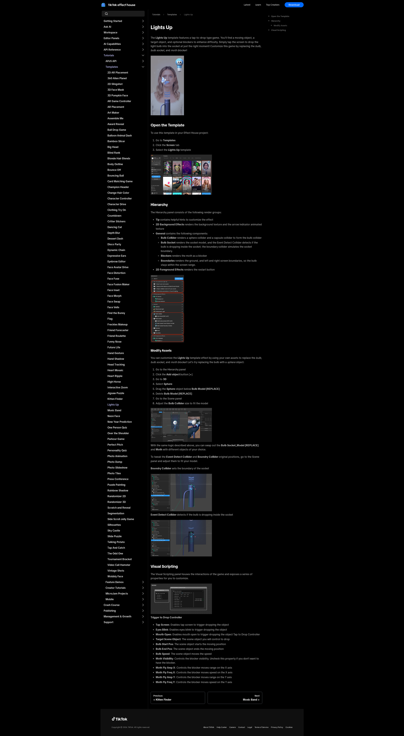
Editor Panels (111, 38)
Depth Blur (113, 232)
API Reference (112, 49)
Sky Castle (113, 530)
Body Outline (115, 164)
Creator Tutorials (116, 587)
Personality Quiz (117, 450)
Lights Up (113, 404)
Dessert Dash (115, 238)
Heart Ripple (114, 376)
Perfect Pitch (115, 444)
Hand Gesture (115, 353)
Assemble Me (115, 118)
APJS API (111, 61)
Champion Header (118, 187)
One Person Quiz (117, 427)
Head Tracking (116, 364)
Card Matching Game (120, 181)
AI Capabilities (112, 43)
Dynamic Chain (116, 250)
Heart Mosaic (115, 370)
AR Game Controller (119, 101)
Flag (110, 318)
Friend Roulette (116, 335)
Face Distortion (116, 272)
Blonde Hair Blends (118, 158)
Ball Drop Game (116, 129)
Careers (232, 727)
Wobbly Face (115, 576)
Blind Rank (113, 152)
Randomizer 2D (116, 496)
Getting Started (113, 21)
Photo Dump (114, 461)
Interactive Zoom (117, 387)
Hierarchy (275, 21)
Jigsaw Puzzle (115, 393)
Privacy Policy (277, 727)
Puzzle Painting (116, 484)
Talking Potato (116, 542)
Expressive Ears (116, 255)
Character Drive (116, 204)
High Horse (114, 381)
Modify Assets (280, 25)
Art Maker (113, 112)
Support (108, 622)
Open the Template (280, 16)
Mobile (110, 599)
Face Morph (114, 295)
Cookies (289, 727)
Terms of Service (261, 727)
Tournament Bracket (119, 559)
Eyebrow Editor (116, 261)
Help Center (222, 727)
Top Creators (272, 4)
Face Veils (113, 307)
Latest (247, 4)
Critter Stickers (116, 221)
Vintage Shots (115, 570)
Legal (249, 727)
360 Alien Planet (117, 78)
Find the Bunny (116, 313)
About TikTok (208, 727)
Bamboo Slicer (116, 141)
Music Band (114, 410)
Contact (241, 727)
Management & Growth (117, 616)
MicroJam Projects (117, 593)
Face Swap (113, 301)
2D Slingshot (115, 84)
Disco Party (114, 244)
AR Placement (115, 106)
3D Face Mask (115, 89)
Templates (112, 66)
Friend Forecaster (117, 330)
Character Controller (119, 198)
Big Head (112, 147)
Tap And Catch (116, 547)
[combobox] (124, 14)
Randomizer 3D (116, 501)
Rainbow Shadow (117, 490)
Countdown (114, 215)
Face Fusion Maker (118, 284)
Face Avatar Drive (117, 267)
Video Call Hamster (118, 564)
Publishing (110, 610)
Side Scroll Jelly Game (120, 519)
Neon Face (113, 416)
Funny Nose (114, 341)
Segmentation (115, 513)
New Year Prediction (119, 421)
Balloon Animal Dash (119, 135)
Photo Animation (117, 456)
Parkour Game (115, 438)
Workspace (110, 32)
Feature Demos (115, 582)
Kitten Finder (115, 398)
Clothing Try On (116, 209)
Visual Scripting (278, 30)
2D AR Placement (117, 72)
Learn (258, 4)
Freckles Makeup (117, 324)
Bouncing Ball (115, 175)
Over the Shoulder (118, 433)
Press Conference (117, 479)
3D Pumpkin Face (117, 95)
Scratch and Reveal (118, 507)
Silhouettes (114, 524)
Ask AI (107, 26)
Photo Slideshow (117, 467)
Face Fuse (113, 278)
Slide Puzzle (114, 536)
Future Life (113, 347)
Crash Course (112, 605)
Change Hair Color (118, 192)
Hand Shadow (115, 358)
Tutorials (109, 55)
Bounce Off (114, 169)
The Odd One (115, 553)
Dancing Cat (114, 227)
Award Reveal (115, 124)
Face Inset (113, 290)
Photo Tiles (114, 473)
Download (294, 4)
